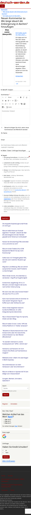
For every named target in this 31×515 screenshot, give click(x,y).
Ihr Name (4, 133)
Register (5, 404)
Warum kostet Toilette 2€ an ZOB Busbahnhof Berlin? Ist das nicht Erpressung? (13, 251)
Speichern (5, 218)
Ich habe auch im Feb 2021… (12, 16)
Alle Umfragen (8, 461)
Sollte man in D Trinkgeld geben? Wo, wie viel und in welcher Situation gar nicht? (14, 260)
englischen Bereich (20, 190)
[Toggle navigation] (2, 6)
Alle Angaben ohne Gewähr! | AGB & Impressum (12, 480)
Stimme (6, 457)
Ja (6, 450)
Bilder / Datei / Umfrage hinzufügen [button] (14, 151)
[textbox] (15, 117)
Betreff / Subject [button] (7, 90)
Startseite (4, 10)
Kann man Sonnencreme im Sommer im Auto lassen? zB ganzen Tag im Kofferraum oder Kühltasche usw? (15, 301)
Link (17, 83)
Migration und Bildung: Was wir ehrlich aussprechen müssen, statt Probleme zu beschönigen (15, 269)
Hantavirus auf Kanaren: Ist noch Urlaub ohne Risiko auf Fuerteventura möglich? (14, 351)
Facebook (4, 490)
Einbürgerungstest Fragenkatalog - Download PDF (12, 486)
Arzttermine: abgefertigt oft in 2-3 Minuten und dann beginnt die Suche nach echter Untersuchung (14, 285)
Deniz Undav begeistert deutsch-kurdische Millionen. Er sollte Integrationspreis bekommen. (13, 310)
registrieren (7, 199)
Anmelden (14, 404)
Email (3, 140)
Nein (7, 452)
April (10, 416)
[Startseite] (15, 2)
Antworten (19, 76)
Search (4, 386)
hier (16, 426)
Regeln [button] (4, 155)
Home (3, 476)
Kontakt (10, 476)
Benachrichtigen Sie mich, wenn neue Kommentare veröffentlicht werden (16, 129)
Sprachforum (8, 191)
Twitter (12, 490)
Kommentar (5, 95)
